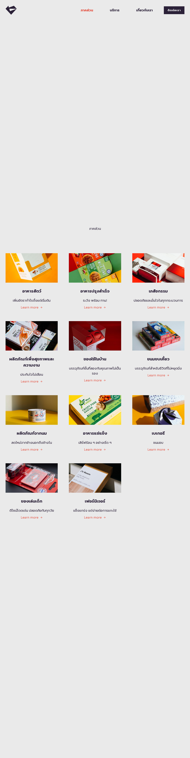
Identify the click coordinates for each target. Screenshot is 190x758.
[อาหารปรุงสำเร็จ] (95, 268)
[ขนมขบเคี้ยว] (158, 336)
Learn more (29, 307)
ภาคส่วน (87, 10)
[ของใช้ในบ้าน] (95, 336)
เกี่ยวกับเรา (144, 10)
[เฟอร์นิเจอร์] (95, 478)
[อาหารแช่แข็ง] (95, 410)
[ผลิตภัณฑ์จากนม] (32, 410)
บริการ (114, 10)
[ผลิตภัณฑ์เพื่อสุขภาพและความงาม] (32, 336)
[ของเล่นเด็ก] (32, 478)
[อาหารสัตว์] (32, 268)
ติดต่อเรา (174, 10)
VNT (11, 10)
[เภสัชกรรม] (158, 268)
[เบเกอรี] (158, 410)
